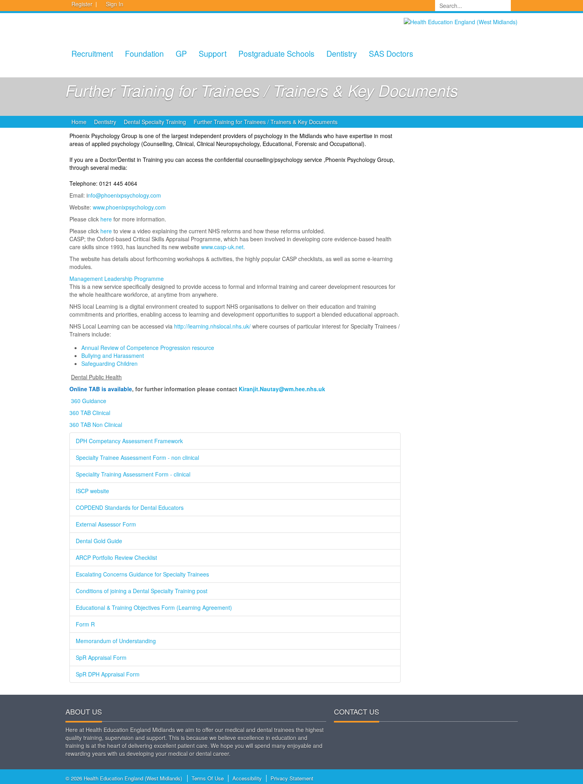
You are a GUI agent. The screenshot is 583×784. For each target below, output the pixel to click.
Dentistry (341, 53)
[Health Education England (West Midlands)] (461, 21)
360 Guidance (88, 401)
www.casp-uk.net (222, 247)
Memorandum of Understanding (116, 641)
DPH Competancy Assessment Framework (129, 441)
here (106, 219)
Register (81, 4)
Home (79, 122)
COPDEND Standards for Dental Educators (130, 507)
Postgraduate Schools (276, 53)
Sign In (114, 4)
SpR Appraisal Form (101, 657)
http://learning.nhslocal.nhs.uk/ (212, 326)
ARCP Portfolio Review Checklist (116, 557)
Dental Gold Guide (99, 541)
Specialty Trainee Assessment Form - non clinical (137, 457)
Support (212, 53)
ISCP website (92, 491)
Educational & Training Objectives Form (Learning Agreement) (154, 607)
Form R (85, 624)
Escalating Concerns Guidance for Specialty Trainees (142, 574)
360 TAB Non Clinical (95, 425)
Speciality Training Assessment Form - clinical (133, 474)
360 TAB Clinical (89, 413)
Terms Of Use (208, 778)
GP (181, 53)
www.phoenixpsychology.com (129, 207)
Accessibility (247, 778)
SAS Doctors (391, 53)
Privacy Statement (291, 778)
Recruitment (92, 53)
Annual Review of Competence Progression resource (147, 348)
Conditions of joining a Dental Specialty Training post (141, 591)
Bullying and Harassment (112, 355)
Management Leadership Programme (116, 278)
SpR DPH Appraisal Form (108, 674)
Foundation (144, 53)
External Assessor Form (106, 524)
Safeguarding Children (109, 363)
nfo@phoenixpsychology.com (124, 195)
